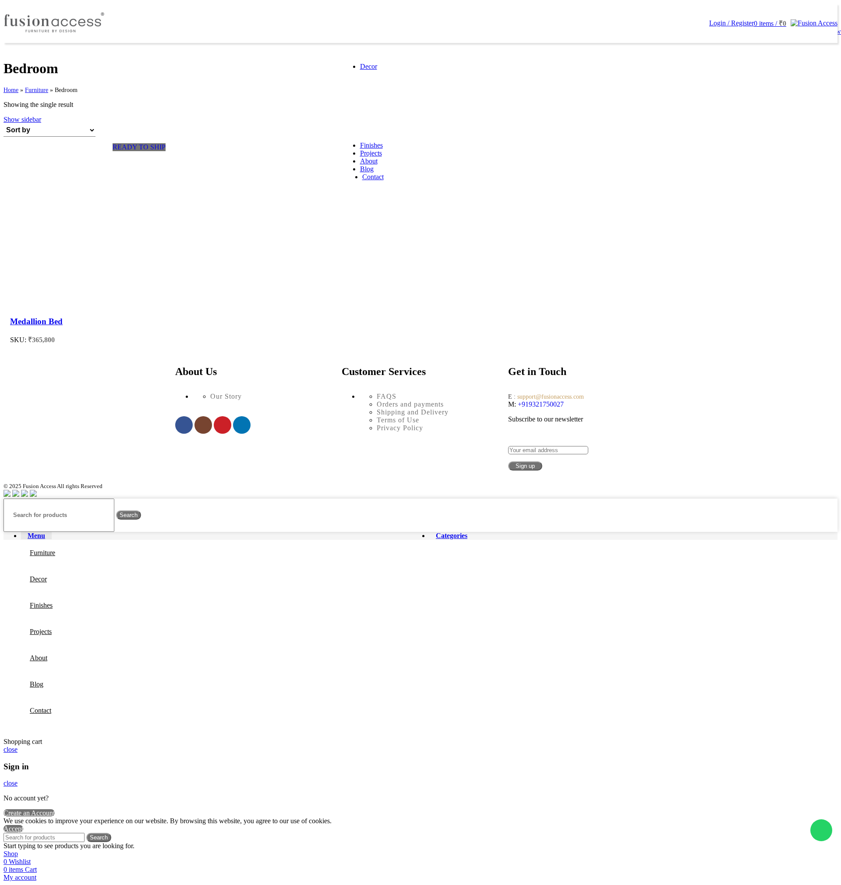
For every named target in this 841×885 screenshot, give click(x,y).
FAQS (386, 396)
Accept (13, 828)
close (11, 749)
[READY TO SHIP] (88, 304)
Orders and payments (410, 404)
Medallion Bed (36, 321)
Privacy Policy (400, 428)
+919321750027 (540, 404)
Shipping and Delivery (413, 412)
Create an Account (29, 813)
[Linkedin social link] (242, 425)
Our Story (226, 396)
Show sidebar (22, 119)
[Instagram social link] (203, 425)
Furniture (36, 90)
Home (11, 90)
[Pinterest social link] (222, 425)
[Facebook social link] (184, 425)
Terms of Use (398, 420)
